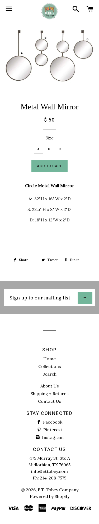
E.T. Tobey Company (58, 489)
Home (49, 358)
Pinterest (52, 429)
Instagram (52, 437)
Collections (49, 366)
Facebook (52, 422)
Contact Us (49, 401)
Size (49, 137)
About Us (49, 386)
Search (49, 374)
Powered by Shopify (49, 496)
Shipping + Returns (50, 393)
